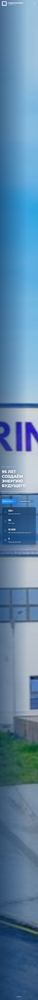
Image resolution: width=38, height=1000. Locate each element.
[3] (21, 996)
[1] (17, 996)
